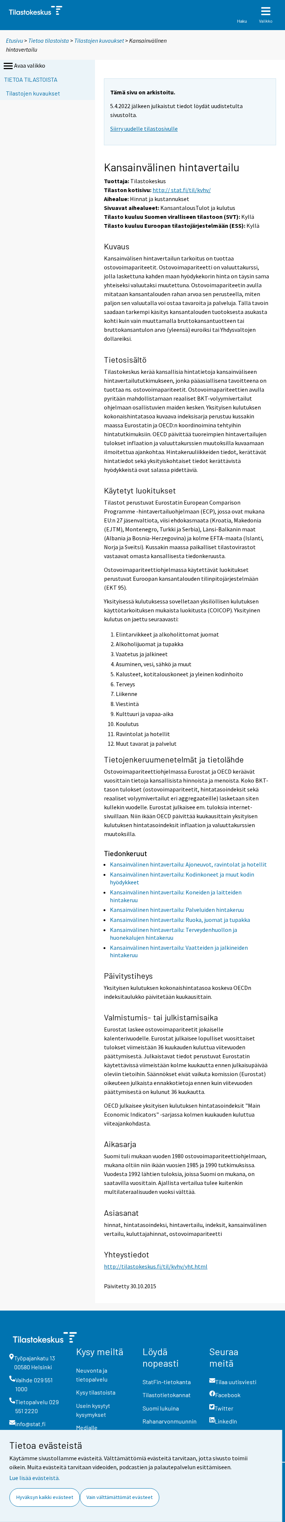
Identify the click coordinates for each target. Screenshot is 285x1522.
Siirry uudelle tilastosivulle (144, 128)
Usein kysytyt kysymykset (93, 1410)
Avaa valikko (29, 65)
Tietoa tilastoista (48, 40)
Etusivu (14, 40)
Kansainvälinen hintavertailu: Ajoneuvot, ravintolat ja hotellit (188, 864)
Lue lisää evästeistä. (34, 1477)
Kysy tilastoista (95, 1392)
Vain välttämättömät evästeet (119, 1497)
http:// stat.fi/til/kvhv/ (182, 190)
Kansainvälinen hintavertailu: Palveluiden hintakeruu (177, 909)
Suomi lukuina (160, 1408)
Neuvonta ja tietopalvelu (92, 1375)
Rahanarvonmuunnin (169, 1421)
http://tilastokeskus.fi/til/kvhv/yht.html (155, 1266)
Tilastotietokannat (166, 1394)
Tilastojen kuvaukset (99, 40)
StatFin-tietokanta (166, 1381)
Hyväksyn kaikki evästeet (44, 1497)
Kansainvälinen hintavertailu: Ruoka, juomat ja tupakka (180, 919)
